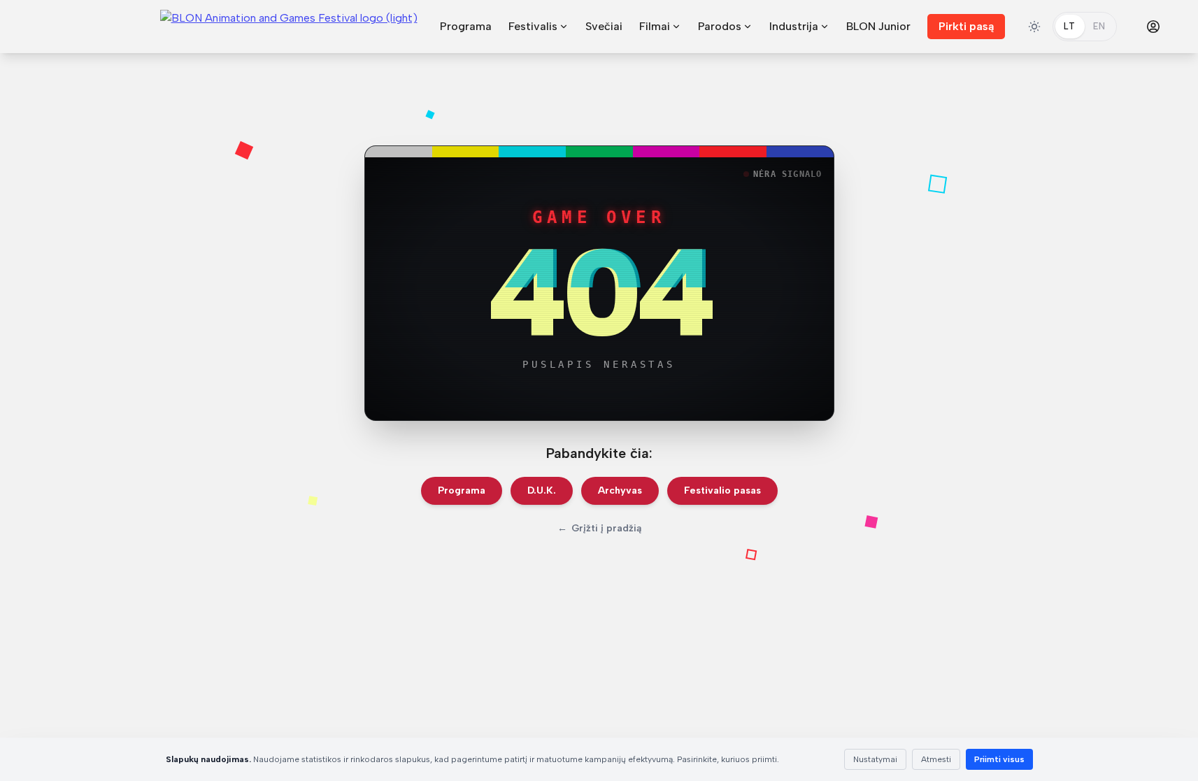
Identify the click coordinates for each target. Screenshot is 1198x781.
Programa (466, 26)
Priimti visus (999, 759)
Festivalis (532, 26)
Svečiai (603, 26)
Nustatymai (875, 759)
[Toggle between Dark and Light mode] (1034, 27)
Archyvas (620, 490)
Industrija (793, 26)
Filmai (654, 26)
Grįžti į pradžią (599, 528)
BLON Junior (878, 26)
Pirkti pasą (966, 26)
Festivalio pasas (722, 490)
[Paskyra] (1153, 27)
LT (1070, 26)
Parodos (719, 26)
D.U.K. (541, 490)
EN (1099, 26)
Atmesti (936, 759)
